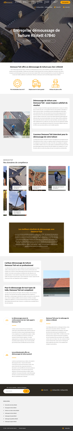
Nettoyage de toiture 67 (39, 2)
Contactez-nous (46, 41)
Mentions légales (22, 428)
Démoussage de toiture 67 (18, 2)
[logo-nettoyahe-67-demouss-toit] (8, 2)
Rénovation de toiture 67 (26, 2)
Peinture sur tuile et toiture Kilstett (12, 410)
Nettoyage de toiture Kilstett (11, 413)
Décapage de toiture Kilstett (10, 407)
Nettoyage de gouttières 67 (54, 2)
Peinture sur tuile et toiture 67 (33, 2)
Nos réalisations (27, 41)
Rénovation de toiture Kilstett (11, 405)
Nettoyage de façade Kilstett (10, 416)
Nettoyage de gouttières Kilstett (11, 418)
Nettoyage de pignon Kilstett (10, 421)
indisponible (40, 7)
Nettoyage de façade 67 (46, 2)
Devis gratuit (65, 2)
